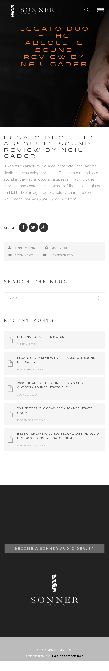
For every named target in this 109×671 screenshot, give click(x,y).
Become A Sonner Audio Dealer (54, 548)
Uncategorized (61, 255)
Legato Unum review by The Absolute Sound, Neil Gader (56, 360)
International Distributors (41, 337)
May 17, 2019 (60, 248)
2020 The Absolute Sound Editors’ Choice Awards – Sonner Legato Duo (52, 385)
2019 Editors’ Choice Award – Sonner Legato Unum (55, 411)
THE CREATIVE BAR (67, 656)
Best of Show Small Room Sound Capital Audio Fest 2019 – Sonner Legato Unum (58, 436)
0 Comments (24, 255)
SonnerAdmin (24, 248)
